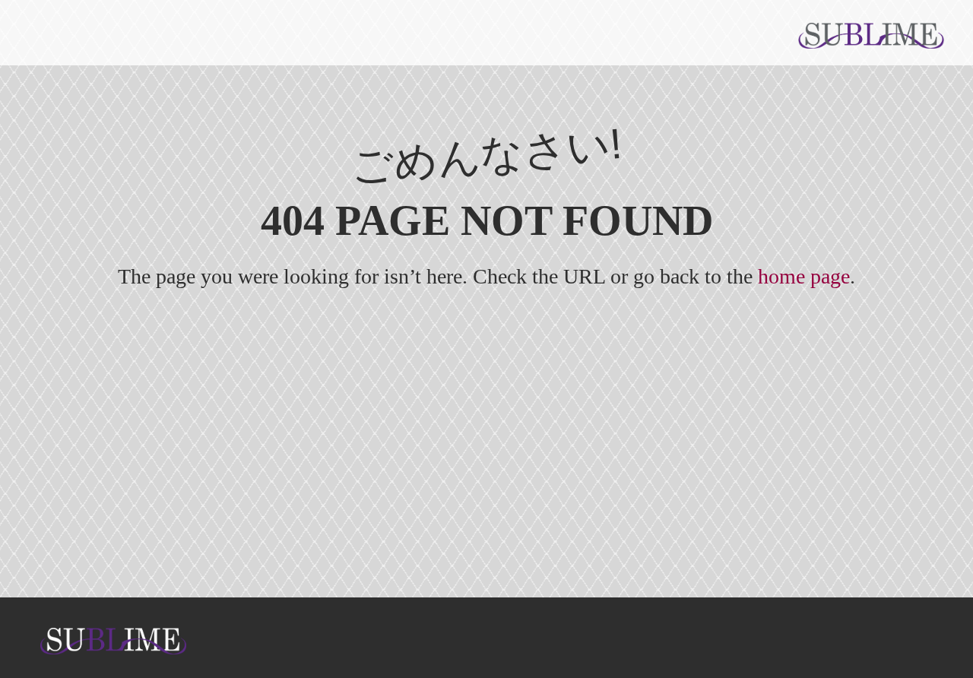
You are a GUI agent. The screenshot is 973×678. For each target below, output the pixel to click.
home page (804, 276)
